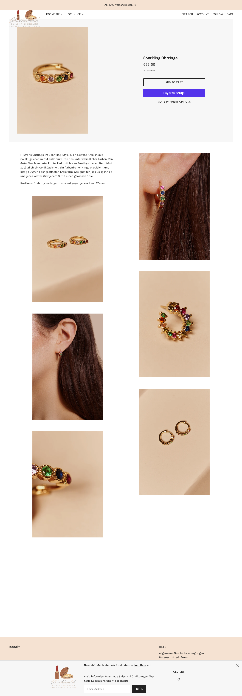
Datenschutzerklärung (173, 657)
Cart (230, 14)
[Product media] (67, 249)
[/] (24, 19)
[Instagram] (178, 679)
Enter (138, 689)
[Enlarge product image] (67, 80)
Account (202, 14)
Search (187, 14)
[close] (237, 665)
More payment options (174, 101)
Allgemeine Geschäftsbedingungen (181, 653)
